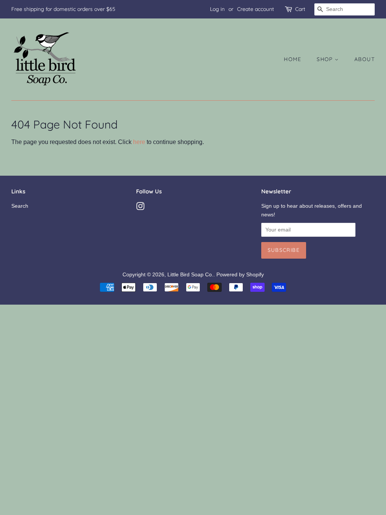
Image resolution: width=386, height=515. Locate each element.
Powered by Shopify (240, 274)
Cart (300, 9)
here (139, 142)
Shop (326, 59)
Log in (217, 9)
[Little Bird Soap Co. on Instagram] (140, 208)
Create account (255, 9)
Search (19, 206)
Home (293, 59)
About (364, 59)
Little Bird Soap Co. (190, 274)
